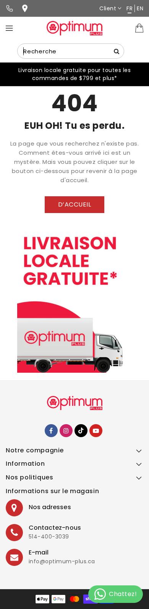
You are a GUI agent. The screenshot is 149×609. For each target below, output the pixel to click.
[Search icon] (116, 51)
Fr (129, 8)
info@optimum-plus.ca (62, 561)
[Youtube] (95, 430)
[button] (74, 452)
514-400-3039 (49, 536)
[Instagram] (66, 430)
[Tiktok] (80, 430)
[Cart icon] (139, 28)
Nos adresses (50, 507)
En (140, 8)
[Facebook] (51, 430)
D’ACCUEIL (74, 204)
